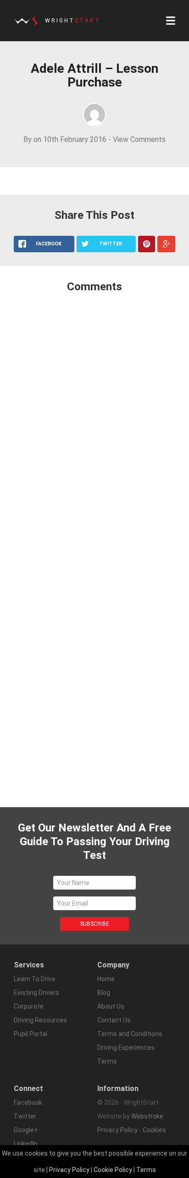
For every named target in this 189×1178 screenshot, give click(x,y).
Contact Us (114, 1020)
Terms (146, 1169)
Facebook (28, 1102)
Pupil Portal (30, 1033)
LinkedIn (26, 1143)
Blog (103, 992)
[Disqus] (94, 421)
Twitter (25, 1116)
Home (106, 979)
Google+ (26, 1130)
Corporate (29, 1006)
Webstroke (147, 1116)
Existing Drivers (36, 992)
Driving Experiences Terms (126, 1054)
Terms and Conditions (129, 1033)
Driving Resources (40, 1020)
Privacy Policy (117, 1130)
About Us (110, 1006)
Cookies (154, 1130)
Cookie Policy (113, 1169)
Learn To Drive (35, 979)
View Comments (139, 139)
